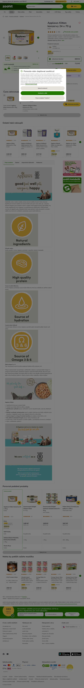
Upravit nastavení (42, 88)
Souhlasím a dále (42, 93)
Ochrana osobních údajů (31, 84)
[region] (42, 85)
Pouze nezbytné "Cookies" (43, 98)
